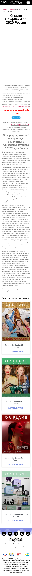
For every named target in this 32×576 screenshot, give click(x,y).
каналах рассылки (20, 125)
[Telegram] (22, 534)
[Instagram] (4, 534)
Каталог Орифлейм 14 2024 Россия (16, 515)
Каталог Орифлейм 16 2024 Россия (16, 402)
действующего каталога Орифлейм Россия (15, 106)
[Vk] (10, 534)
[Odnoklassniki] (16, 534)
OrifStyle (16, 2)
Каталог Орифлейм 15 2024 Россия (16, 459)
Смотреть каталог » (16, 351)
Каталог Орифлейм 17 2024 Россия (16, 346)
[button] (5, 2)
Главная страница (8, 9)
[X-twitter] (28, 534)
